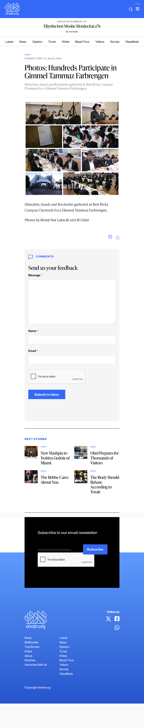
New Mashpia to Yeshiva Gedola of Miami (55, 458)
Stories (114, 42)
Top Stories (32, 647)
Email (33, 351)
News (22, 42)
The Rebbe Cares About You (54, 479)
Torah (52, 42)
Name (33, 331)
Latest (9, 42)
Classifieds (132, 42)
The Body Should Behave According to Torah (104, 484)
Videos (99, 42)
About (28, 656)
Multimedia (31, 642)
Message (35, 275)
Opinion (37, 42)
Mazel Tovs (82, 42)
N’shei (65, 42)
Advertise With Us (36, 665)
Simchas (30, 660)
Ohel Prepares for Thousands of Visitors (104, 458)
